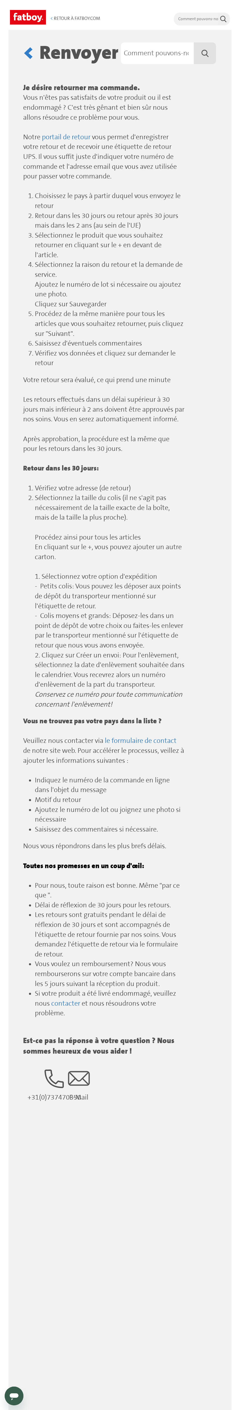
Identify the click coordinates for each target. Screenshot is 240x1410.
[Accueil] (28, 16)
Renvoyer (79, 53)
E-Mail (78, 1098)
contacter (65, 1004)
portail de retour (66, 137)
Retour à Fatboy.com (75, 18)
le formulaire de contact (140, 741)
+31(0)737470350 (54, 1098)
